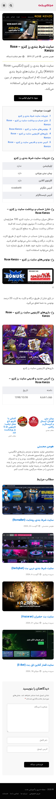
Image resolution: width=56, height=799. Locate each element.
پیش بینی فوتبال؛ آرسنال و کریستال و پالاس (47, 424)
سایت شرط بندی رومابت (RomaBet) (33, 520)
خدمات (5, 793)
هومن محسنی (48, 56)
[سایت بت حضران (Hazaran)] (28, 596)
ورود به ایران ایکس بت (28, 98)
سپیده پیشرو (48, 574)
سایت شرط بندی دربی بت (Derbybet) (32, 568)
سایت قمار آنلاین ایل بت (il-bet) (35, 665)
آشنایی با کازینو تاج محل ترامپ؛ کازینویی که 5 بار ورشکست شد (10, 427)
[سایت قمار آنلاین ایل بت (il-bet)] (28, 644)
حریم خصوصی (34, 793)
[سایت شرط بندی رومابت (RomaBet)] (28, 500)
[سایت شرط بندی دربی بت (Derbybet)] (28, 548)
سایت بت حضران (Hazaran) (37, 617)
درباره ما (24, 793)
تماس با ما (14, 793)
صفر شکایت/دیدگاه (13, 56)
